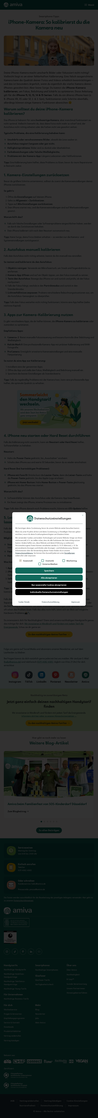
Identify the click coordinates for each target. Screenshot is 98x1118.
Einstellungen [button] (69, 553)
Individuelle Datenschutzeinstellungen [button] (49, 592)
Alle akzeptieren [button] (49, 578)
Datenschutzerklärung (24, 553)
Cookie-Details (24, 602)
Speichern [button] (49, 570)
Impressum (75, 602)
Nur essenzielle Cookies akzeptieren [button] (49, 585)
